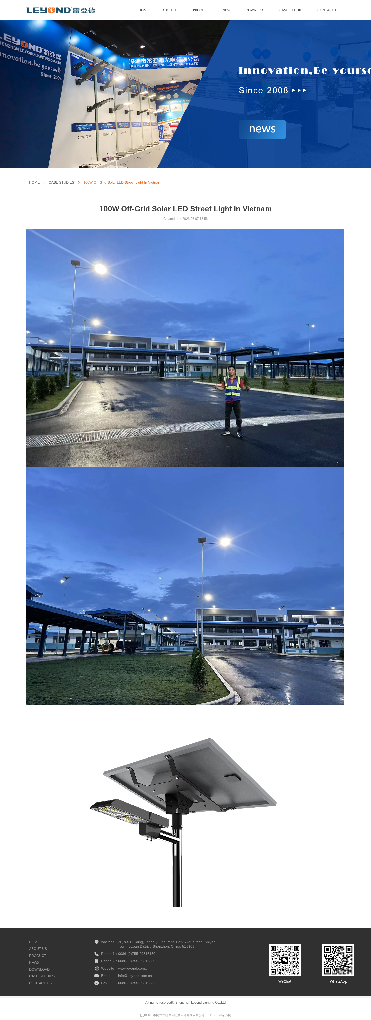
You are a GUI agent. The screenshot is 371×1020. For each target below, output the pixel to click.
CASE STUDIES (61, 182)
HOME (34, 182)
